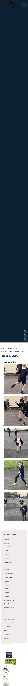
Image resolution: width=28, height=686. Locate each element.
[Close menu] (24, 5)
